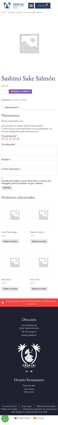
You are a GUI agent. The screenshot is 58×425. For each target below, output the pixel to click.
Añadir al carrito (20, 92)
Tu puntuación (9, 136)
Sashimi (19, 12)
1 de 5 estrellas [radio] (3, 138)
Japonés (11, 12)
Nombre (6, 159)
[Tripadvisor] (31, 371)
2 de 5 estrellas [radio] (6, 138)
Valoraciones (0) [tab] (12, 107)
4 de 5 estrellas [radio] (14, 138)
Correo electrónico (11, 169)
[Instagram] (27, 371)
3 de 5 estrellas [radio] (10, 138)
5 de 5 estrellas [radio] (18, 138)
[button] (31, 5)
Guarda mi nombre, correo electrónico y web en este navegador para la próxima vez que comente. (26, 182)
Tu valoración (8, 144)
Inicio (3, 12)
